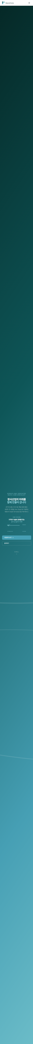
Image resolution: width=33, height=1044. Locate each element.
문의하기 (6, 543)
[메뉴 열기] (29, 3)
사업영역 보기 (8, 537)
